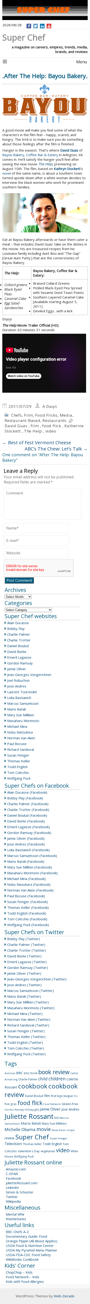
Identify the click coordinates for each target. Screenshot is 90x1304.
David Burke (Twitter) (24, 956)
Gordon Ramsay (20, 663)
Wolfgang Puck (18, 778)
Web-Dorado (64, 1296)
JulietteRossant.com (21, 1183)
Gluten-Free (70, 1104)
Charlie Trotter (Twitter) (26, 950)
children (57, 1079)
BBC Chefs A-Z (17, 1231)
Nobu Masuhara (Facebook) (29, 884)
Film (28, 415)
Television (13, 1143)
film (35, 425)
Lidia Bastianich (19, 697)
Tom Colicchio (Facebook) (27, 919)
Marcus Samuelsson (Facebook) (32, 855)
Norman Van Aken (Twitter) (28, 1019)
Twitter (12, 1196)
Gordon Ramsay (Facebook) (29, 832)
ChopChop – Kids (19, 1272)
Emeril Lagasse (19, 657)
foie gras (11, 1104)
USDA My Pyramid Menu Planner (31, 1250)
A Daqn (49, 406)
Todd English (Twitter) (25, 1042)
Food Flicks (46, 415)
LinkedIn (12, 1187)
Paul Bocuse (17, 743)
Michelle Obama (20, 1129)
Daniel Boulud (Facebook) (27, 815)
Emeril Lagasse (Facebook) (28, 827)
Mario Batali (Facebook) (25, 861)
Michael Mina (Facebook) (26, 878)
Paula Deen (59, 1130)
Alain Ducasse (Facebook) (27, 792)
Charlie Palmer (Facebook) (27, 803)
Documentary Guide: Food (26, 1236)
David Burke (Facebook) (26, 821)
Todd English (17, 766)
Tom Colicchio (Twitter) (25, 1048)
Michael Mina (17, 726)
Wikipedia (13, 1201)
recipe (70, 1130)
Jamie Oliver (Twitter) (24, 973)
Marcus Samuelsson (23, 703)
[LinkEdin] (42, 26)
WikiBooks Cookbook (22, 1259)
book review (53, 1072)
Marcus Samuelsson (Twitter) (30, 990)
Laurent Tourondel (22, 692)
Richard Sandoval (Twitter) (28, 1025)
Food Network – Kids (22, 1277)
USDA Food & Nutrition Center (30, 1245)
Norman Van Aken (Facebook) (30, 890)
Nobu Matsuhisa (20, 732)
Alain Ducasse (18, 622)
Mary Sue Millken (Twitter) (28, 1002)
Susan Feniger (18, 755)
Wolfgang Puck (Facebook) (28, 924)
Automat (10, 1073)
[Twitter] (35, 26)
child (43, 1079)
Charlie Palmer (18, 634)
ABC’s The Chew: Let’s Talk (56, 449)
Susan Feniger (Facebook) (27, 901)
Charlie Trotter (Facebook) (28, 809)
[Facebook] (29, 26)
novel (6, 173)
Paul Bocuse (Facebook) (26, 896)
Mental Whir (15, 1214)
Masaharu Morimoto (23, 720)
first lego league (62, 1096)
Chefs (16, 415)
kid (56, 1118)
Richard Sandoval (20, 749)
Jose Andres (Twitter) (24, 984)
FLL (76, 1096)
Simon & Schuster (19, 1192)
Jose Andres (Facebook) (26, 844)
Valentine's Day (29, 1151)
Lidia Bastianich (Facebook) (28, 850)
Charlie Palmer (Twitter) (26, 944)
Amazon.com (16, 1169)
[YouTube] (49, 26)
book (33, 1073)
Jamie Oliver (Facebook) (26, 838)
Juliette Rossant (29, 1116)
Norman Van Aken (21, 738)
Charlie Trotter (19, 640)
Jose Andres (16, 686)
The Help (33, 431)
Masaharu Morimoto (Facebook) (32, 873)
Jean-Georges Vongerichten (29, 674)
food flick (51, 425)
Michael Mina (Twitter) (24, 1013)
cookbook (32, 1086)
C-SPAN (12, 1173)
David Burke (16, 651)
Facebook (13, 1178)
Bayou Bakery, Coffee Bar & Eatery (30, 154)
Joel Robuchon (18, 680)
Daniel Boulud (18, 645)
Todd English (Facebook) (26, 913)
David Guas (16, 425)
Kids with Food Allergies (25, 1281)
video (50, 431)
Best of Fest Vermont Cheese (36, 442)
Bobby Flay (16, 628)
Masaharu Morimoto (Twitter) (30, 1008)
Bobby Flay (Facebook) (25, 798)
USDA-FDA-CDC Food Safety (28, 1254)
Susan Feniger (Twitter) (26, 1031)
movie (43, 1129)
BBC (19, 1072)
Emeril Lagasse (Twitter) (27, 961)
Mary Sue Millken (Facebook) (29, 867)
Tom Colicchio (18, 772)
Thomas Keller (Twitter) (26, 1036)
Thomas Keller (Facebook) (28, 907)
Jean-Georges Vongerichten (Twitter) (36, 979)
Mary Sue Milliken (20, 715)
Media (66, 415)
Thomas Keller (18, 761)
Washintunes (16, 1218)
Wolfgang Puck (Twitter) (26, 1054)
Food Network (52, 1104)
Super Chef (32, 1136)
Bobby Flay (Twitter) (23, 938)
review (9, 1138)
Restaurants (54, 420)
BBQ (27, 1073)
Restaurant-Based (22, 420)
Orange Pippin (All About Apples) (31, 1241)
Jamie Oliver (16, 669)
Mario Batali (16, 709)
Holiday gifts (32, 1109)
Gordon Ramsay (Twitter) (27, 967)
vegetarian (48, 1151)
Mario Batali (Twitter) (24, 996)
